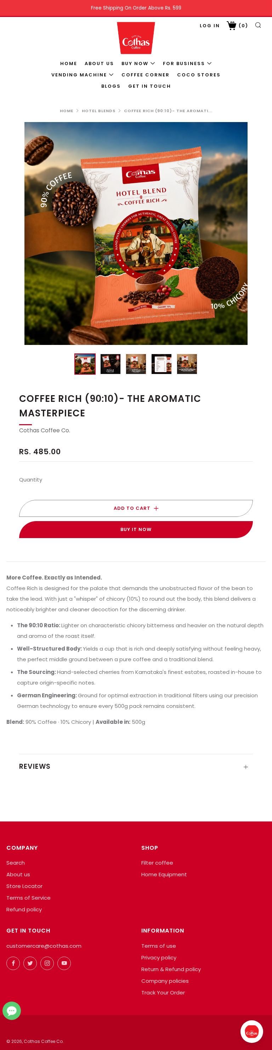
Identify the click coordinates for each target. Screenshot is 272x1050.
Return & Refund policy (171, 969)
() (242, 25)
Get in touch (149, 86)
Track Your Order (163, 992)
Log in (210, 25)
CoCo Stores (199, 74)
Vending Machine (79, 74)
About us (99, 63)
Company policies (165, 981)
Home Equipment (164, 874)
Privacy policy (158, 957)
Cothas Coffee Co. (44, 430)
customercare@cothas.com (43, 946)
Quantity (30, 479)
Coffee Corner (145, 74)
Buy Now (134, 63)
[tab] (85, 364)
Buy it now (136, 529)
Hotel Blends (98, 111)
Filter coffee (157, 862)
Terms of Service (28, 897)
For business (184, 63)
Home (68, 63)
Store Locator (24, 886)
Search (15, 862)
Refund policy (24, 909)
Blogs (111, 86)
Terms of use (158, 946)
